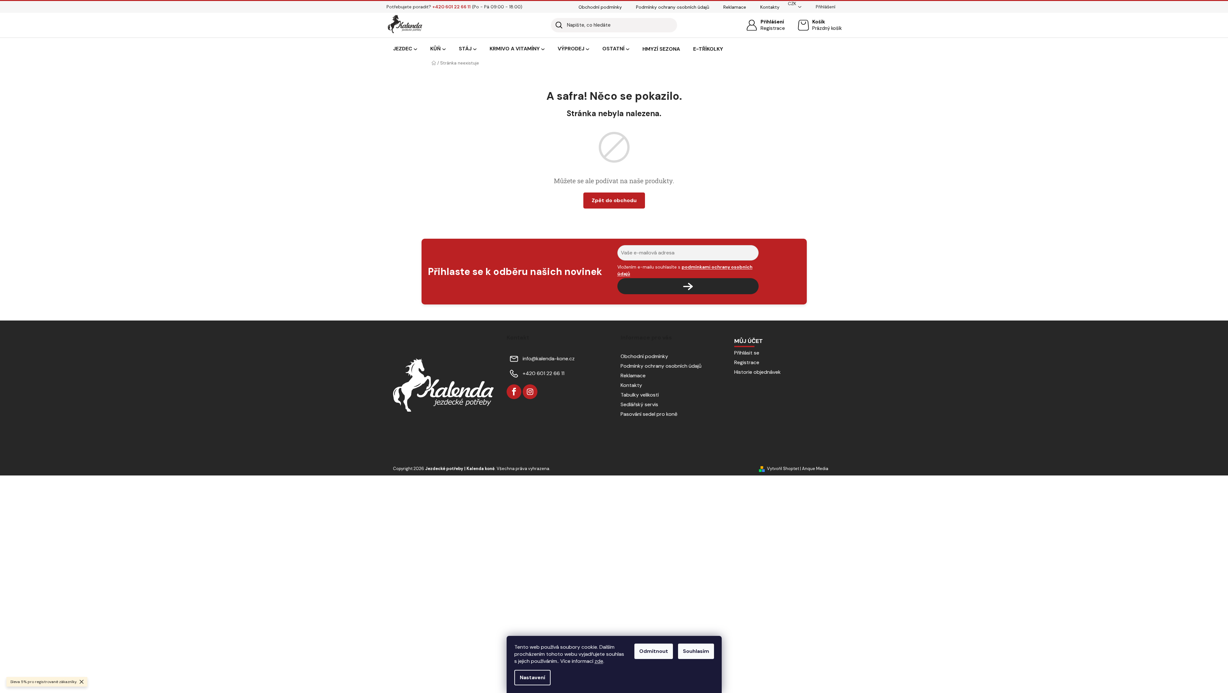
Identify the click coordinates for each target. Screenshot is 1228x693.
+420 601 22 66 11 (543, 373)
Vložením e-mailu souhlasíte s (685, 270)
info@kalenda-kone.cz (549, 358)
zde (599, 661)
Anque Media (815, 468)
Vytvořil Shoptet (783, 468)
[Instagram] (530, 391)
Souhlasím (696, 651)
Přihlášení (772, 22)
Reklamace (734, 7)
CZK (792, 3)
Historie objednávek (757, 372)
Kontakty (769, 7)
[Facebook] (514, 391)
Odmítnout (653, 651)
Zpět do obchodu (614, 200)
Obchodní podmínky (600, 7)
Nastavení (532, 677)
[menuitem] (405, 49)
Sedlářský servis (639, 404)
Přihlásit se (746, 352)
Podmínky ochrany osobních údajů (672, 7)
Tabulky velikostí (640, 394)
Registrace (773, 28)
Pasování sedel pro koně (649, 414)
